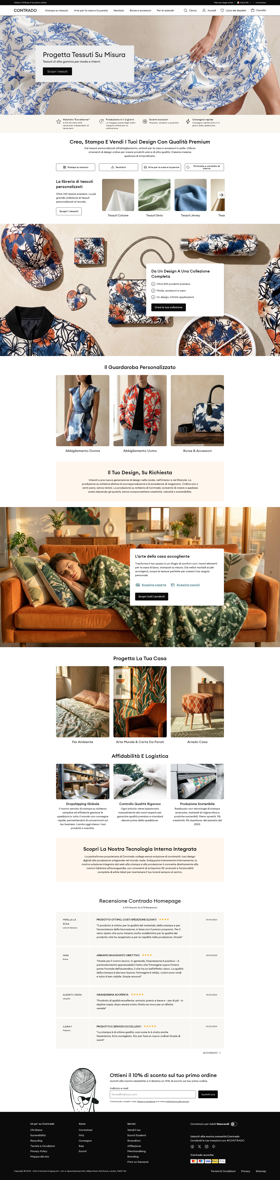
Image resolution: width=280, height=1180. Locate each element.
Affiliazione (134, 1146)
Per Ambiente (82, 742)
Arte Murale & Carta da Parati (140, 742)
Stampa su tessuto (77, 167)
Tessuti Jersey (190, 215)
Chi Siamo (36, 1130)
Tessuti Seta (154, 215)
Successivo (210, 1053)
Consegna (85, 1140)
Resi (81, 1146)
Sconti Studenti (136, 1135)
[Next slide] (221, 195)
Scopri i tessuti (68, 211)
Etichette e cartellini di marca (206, 167)
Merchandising (136, 1151)
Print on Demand (137, 1161)
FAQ (81, 1135)
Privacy (245, 1171)
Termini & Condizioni (223, 1171)
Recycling (36, 1140)
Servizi (131, 1124)
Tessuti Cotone (118, 215)
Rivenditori (133, 1140)
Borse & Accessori (197, 451)
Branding (133, 1156)
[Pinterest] (215, 1147)
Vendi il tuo (134, 1130)
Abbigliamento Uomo (140, 451)
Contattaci (261, 2)
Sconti (83, 1151)
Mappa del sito (39, 1156)
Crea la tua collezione (168, 307)
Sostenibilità (38, 1135)
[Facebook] (193, 1147)
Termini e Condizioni (42, 1146)
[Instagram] (208, 1147)
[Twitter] (201, 1147)
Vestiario (121, 167)
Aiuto (82, 1124)
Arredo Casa (197, 742)
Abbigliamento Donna (82, 451)
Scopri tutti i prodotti (152, 596)
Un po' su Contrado (42, 1124)
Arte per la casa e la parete (163, 167)
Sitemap (261, 1171)
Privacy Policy (38, 1151)
